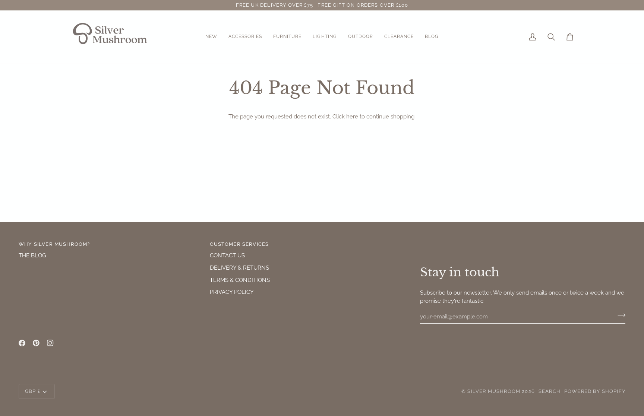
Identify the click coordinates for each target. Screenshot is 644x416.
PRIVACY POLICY (232, 292)
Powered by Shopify (594, 391)
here (352, 116)
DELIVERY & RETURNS (239, 267)
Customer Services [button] (239, 244)
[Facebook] (22, 343)
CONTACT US (227, 255)
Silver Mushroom (493, 391)
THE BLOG (32, 255)
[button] (211, 37)
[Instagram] (50, 343)
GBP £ (32, 391)
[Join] (619, 315)
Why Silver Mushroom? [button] (54, 244)
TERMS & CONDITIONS (240, 280)
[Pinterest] (36, 343)
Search (550, 391)
